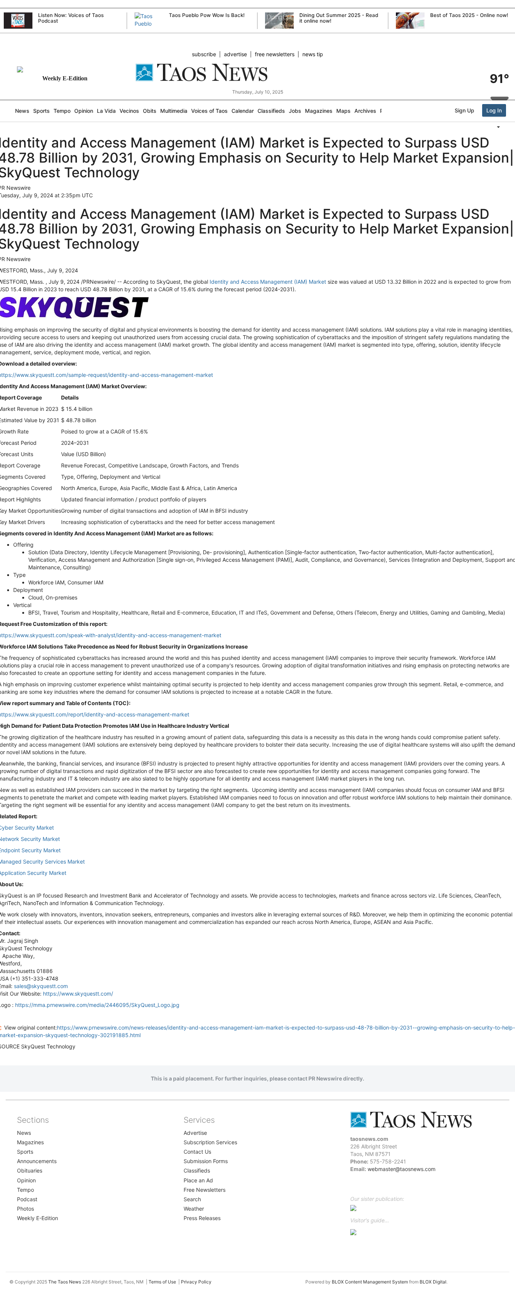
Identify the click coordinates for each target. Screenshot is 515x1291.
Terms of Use (162, 1282)
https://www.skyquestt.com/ (78, 993)
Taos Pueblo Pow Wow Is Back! (207, 15)
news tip (312, 54)
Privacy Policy (196, 1282)
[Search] (513, 142)
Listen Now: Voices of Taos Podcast (71, 18)
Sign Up (464, 110)
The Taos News (64, 1282)
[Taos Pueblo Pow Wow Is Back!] (149, 27)
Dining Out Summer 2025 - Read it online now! (338, 18)
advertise (235, 54)
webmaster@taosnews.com (401, 1169)
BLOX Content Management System (370, 1282)
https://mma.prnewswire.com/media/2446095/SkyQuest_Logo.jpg (97, 1005)
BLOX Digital (433, 1282)
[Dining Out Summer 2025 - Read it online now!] (279, 20)
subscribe (204, 54)
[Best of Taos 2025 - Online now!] (410, 20)
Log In (494, 110)
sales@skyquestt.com (41, 986)
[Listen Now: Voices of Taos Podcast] (18, 20)
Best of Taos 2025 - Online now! (469, 15)
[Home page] (257, 72)
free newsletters (274, 54)
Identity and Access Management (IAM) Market (268, 281)
